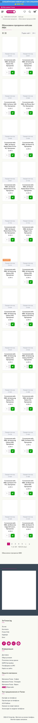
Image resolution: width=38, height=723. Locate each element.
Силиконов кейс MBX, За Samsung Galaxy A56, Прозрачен (10, 272)
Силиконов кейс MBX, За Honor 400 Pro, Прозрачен (10, 104)
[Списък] (5, 33)
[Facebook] (4, 643)
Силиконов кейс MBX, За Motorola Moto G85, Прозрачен (28, 483)
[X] (14, 643)
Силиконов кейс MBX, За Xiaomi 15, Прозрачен (28, 144)
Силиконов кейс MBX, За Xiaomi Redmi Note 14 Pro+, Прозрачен (28, 187)
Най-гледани (24, 567)
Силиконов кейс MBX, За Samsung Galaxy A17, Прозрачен (28, 63)
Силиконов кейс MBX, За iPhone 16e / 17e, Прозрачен (28, 104)
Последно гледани (9, 567)
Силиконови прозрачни (10, 19)
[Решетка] (3, 33)
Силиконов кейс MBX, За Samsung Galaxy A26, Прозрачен (10, 314)
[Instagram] (9, 643)
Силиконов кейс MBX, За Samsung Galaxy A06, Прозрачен (10, 441)
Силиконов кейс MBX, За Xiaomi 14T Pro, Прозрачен (10, 482)
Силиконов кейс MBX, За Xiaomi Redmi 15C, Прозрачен (10, 63)
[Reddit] (18, 643)
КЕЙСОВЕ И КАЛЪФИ (10, 17)
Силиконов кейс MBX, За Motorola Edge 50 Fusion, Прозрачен (10, 526)
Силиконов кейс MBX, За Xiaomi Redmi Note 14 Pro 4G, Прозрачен (10, 145)
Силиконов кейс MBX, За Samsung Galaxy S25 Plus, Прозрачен (28, 357)
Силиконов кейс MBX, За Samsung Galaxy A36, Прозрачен (28, 272)
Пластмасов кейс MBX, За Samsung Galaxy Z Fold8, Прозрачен (19, 605)
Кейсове (20, 17)
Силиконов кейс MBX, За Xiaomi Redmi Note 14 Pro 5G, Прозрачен (10, 230)
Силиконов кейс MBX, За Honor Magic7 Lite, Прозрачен (28, 230)
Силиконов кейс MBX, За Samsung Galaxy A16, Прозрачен (10, 399)
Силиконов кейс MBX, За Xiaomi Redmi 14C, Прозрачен (28, 399)
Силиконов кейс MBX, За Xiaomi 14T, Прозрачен (27, 440)
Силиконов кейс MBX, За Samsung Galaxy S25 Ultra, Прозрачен (28, 314)
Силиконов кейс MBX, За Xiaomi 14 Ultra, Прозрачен (28, 525)
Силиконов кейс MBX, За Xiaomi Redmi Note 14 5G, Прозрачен (10, 187)
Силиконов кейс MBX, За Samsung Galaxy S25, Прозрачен (10, 357)
